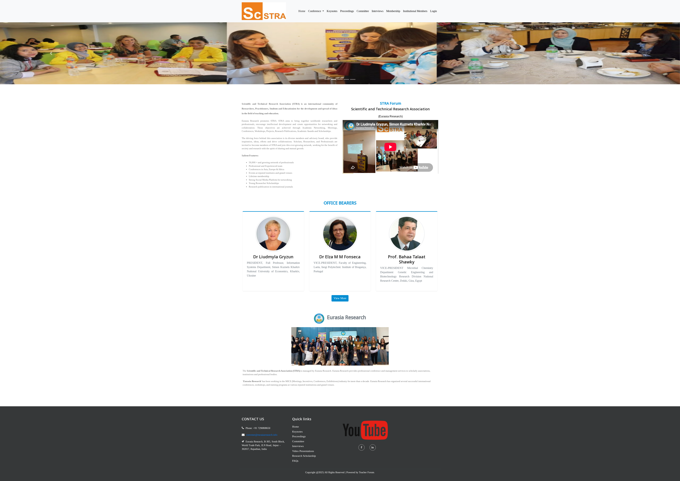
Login (433, 11)
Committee (363, 11)
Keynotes (332, 11)
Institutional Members (415, 11)
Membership (393, 11)
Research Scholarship (304, 455)
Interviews (377, 11)
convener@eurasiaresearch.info (261, 435)
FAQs (295, 460)
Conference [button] (315, 11)
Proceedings (347, 11)
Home (302, 11)
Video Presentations (303, 451)
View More (340, 298)
